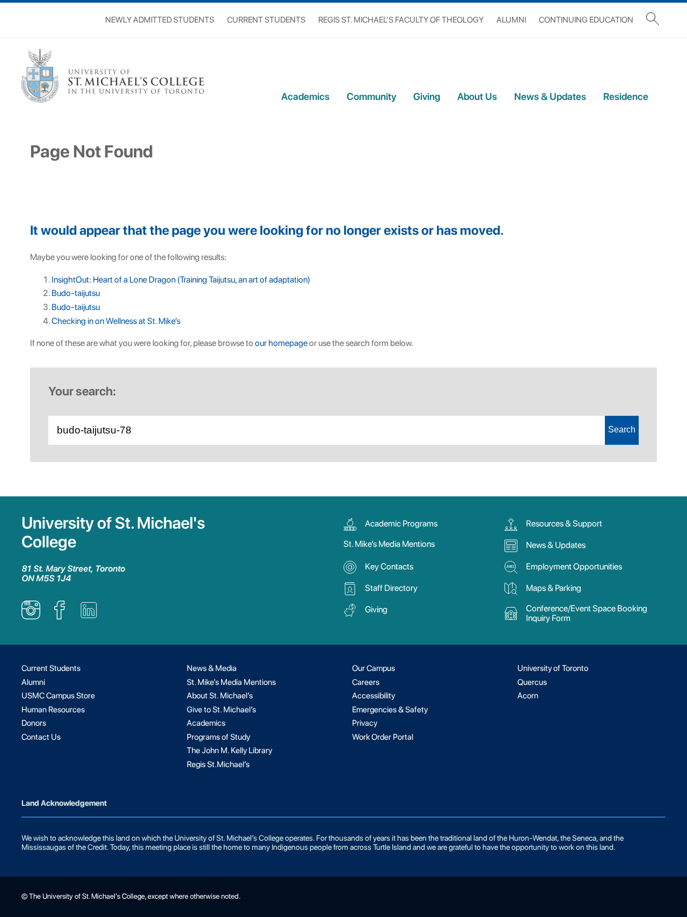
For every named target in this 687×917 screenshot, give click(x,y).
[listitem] (30, 616)
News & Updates (550, 96)
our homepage (281, 343)
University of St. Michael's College (113, 532)
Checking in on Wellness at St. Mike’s (116, 321)
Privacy (364, 723)
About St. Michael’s (220, 696)
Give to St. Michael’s (221, 709)
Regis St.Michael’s (218, 764)
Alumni (511, 20)
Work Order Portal (382, 737)
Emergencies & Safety (390, 709)
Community (371, 96)
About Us (477, 96)
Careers (365, 682)
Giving (426, 96)
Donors (33, 723)
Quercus (532, 682)
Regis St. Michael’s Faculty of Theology (401, 20)
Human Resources (53, 709)
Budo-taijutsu (76, 293)
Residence (625, 96)
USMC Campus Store (58, 696)
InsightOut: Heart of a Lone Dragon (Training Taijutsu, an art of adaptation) (181, 280)
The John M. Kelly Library (229, 750)
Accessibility (373, 696)
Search (621, 429)
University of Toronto (552, 668)
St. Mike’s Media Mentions (389, 544)
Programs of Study (218, 737)
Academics (305, 96)
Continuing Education (586, 20)
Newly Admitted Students (159, 20)
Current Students (266, 20)
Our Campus (373, 668)
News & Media (212, 668)
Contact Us (41, 737)
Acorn (527, 696)
